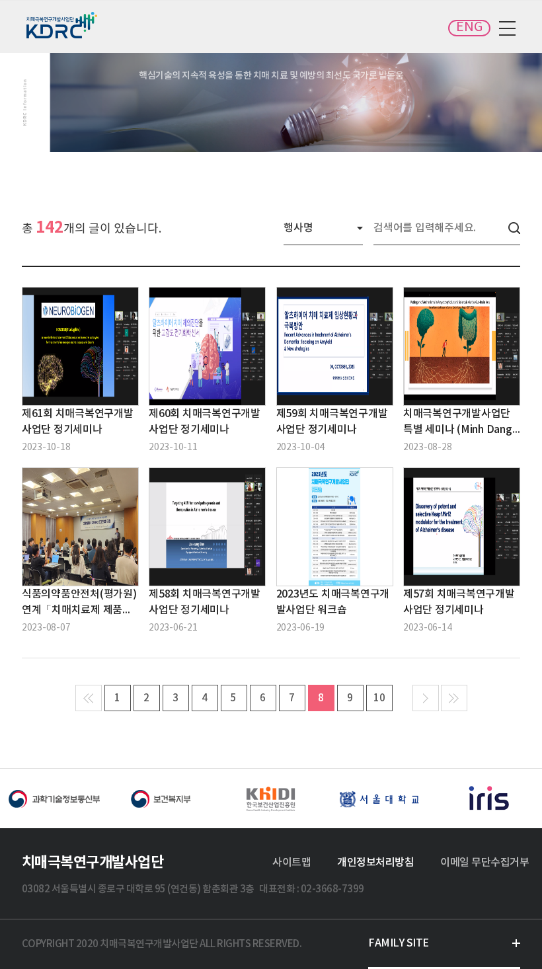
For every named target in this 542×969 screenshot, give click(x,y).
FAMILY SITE (398, 943)
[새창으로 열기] (54, 798)
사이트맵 (291, 863)
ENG (469, 27)
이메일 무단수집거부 (484, 863)
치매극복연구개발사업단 (62, 25)
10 (379, 698)
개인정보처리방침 (375, 863)
